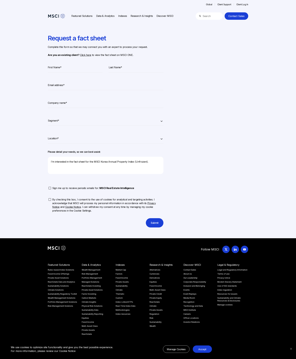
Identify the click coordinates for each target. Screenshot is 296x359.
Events (186, 290)
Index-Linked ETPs (124, 302)
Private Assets (88, 330)
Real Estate (87, 334)
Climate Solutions (56, 290)
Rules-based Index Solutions (61, 270)
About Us (187, 274)
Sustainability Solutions (58, 286)
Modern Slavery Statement (229, 282)
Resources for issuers (227, 294)
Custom (119, 298)
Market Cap (121, 270)
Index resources (123, 314)
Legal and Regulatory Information (232, 270)
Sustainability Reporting (92, 314)
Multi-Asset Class (90, 326)
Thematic (120, 294)
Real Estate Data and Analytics (61, 282)
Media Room (189, 298)
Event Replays (189, 294)
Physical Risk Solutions (92, 306)
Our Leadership (190, 278)
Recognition (188, 302)
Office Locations (191, 318)
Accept (202, 349)
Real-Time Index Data (125, 306)
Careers (187, 314)
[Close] (291, 348)
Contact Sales (236, 16)
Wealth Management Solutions (61, 298)
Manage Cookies (176, 349)
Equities (85, 318)
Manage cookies (225, 305)
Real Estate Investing (91, 286)
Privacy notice (223, 278)
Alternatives (155, 270)
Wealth (153, 326)
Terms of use (223, 274)
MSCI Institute (189, 310)
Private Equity (156, 298)
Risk (151, 318)
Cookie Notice (67, 351)
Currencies (154, 274)
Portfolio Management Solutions (62, 302)
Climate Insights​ (89, 302)
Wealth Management (91, 270)
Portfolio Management (92, 278)
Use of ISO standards (227, 286)
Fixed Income (88, 322)
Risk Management (90, 274)
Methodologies (123, 310)
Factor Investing (89, 294)
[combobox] (105, 120)
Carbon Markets (89, 298)
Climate (119, 290)
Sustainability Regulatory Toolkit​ (62, 294)
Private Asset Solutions (58, 278)
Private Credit (156, 294)
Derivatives (155, 278)
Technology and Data (193, 306)
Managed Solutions (90, 282)
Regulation (154, 314)
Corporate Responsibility (194, 282)
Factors (119, 274)
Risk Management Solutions (60, 306)
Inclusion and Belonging (194, 286)
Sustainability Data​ (90, 310)
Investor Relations (191, 322)
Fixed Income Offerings (58, 274)
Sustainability (122, 286)
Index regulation (224, 290)
